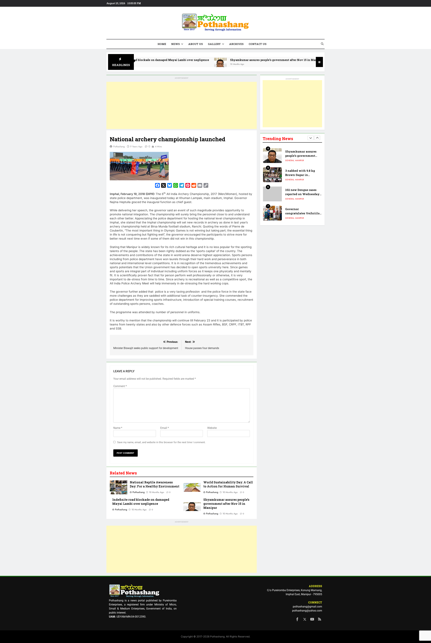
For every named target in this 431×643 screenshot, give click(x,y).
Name (117, 428)
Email (164, 428)
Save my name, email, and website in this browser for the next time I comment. (161, 442)
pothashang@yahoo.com (307, 610)
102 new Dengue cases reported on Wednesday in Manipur (302, 194)
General (289, 160)
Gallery (214, 44)
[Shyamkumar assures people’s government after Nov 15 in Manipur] (194, 64)
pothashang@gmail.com (307, 606)
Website (212, 428)
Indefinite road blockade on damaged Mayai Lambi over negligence (136, 60)
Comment (120, 386)
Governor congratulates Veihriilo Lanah (302, 213)
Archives (236, 44)
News (175, 44)
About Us (195, 44)
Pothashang (119, 146)
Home (162, 44)
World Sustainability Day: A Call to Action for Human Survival (228, 484)
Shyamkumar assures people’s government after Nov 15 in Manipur (250, 60)
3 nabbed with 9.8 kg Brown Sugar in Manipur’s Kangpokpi (301, 175)
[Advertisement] (181, 105)
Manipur (299, 160)
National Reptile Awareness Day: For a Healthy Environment (154, 484)
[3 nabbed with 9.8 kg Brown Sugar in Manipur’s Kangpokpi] (307, 64)
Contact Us (258, 44)
